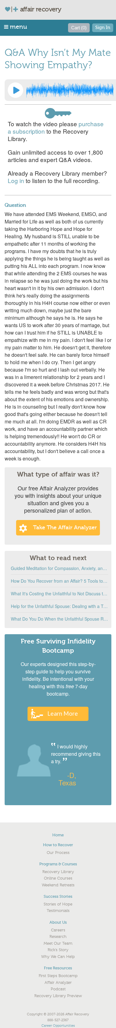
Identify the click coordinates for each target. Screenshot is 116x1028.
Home (58, 835)
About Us (58, 922)
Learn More (62, 713)
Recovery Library (58, 872)
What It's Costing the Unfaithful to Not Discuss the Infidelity (59, 593)
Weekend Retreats (58, 885)
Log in (16, 180)
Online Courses (58, 878)
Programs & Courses (58, 864)
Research (58, 936)
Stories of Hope (58, 904)
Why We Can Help (58, 957)
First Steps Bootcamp (58, 976)
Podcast (58, 989)
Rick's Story (58, 950)
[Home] (14, 9)
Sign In (102, 27)
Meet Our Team (58, 943)
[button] (16, 26)
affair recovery (40, 9)
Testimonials (58, 911)
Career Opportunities (58, 1026)
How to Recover (58, 845)
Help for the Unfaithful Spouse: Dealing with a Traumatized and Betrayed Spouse (59, 606)
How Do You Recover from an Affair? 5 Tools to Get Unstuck (59, 581)
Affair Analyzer (58, 982)
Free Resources (58, 968)
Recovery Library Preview (58, 996)
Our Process (58, 853)
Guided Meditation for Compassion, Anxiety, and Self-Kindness (59, 568)
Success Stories (58, 896)
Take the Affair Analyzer (65, 527)
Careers (58, 930)
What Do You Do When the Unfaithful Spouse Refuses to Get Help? (59, 619)
